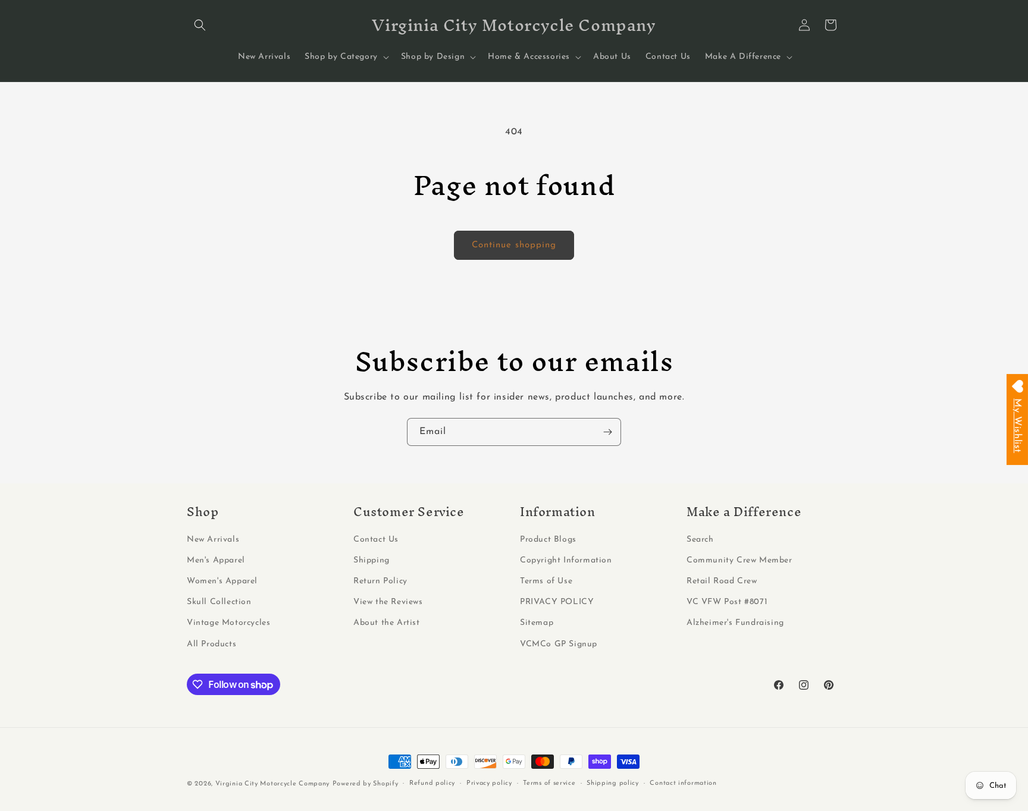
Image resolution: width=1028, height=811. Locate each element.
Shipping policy (613, 783)
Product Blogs (548, 539)
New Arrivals (213, 539)
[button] (200, 25)
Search (700, 539)
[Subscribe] (607, 432)
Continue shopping (514, 245)
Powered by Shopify (366, 784)
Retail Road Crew (722, 581)
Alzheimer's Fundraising (735, 622)
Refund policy (432, 783)
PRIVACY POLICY (557, 602)
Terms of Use (546, 581)
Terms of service (549, 783)
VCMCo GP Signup (558, 644)
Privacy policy (489, 783)
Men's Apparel (216, 560)
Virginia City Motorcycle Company (272, 784)
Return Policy (380, 581)
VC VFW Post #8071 (727, 602)
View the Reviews (388, 602)
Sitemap (536, 622)
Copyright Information (566, 560)
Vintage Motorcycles (228, 622)
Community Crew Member (739, 560)
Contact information (683, 783)
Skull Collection (219, 602)
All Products (211, 644)
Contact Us (376, 539)
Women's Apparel (222, 581)
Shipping (371, 560)
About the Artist (386, 622)
